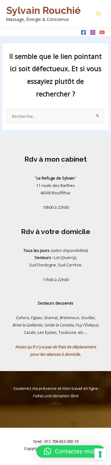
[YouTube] (102, 32)
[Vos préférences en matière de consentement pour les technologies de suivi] (100, 454)
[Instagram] (93, 32)
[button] (70, 451)
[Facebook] (83, 32)
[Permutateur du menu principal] (98, 13)
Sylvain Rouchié (43, 10)
